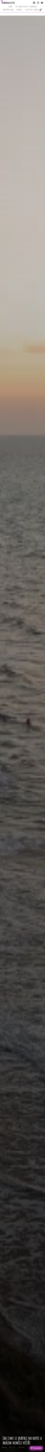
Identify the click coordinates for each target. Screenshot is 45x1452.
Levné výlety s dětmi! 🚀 (33, 9)
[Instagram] (38, 2)
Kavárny (19, 9)
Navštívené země (8, 9)
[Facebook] (34, 2)
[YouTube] (42, 2)
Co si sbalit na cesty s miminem (25, 6)
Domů (10, 6)
